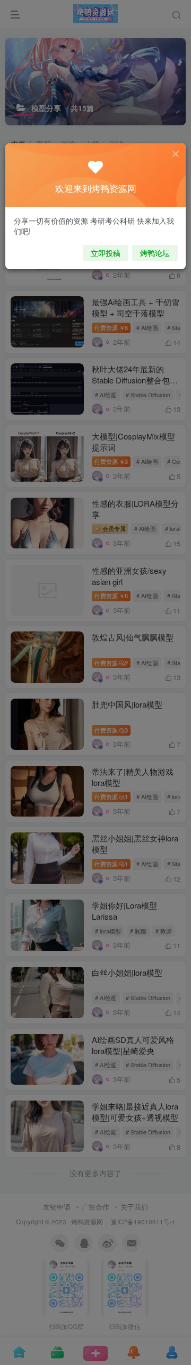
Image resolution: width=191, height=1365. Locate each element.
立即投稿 (105, 253)
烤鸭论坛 (155, 253)
